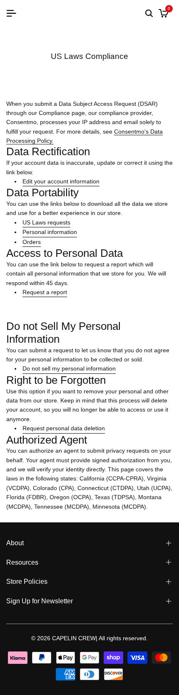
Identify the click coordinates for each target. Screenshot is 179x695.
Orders (31, 242)
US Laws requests (46, 222)
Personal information (49, 232)
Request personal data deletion (63, 428)
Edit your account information (60, 181)
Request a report (44, 292)
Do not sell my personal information (69, 368)
